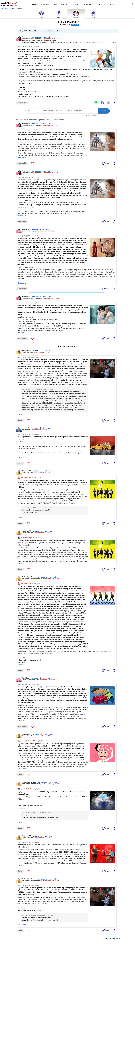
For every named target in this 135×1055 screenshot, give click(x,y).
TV (104, 4)
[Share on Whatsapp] (96, 103)
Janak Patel (26, 428)
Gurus (98, 4)
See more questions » (112, 938)
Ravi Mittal (25, 229)
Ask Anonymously (93, 115)
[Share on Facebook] (102, 103)
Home (34, 4)
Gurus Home (4, 8)
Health (41, 17)
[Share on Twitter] (108, 103)
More (111, 4)
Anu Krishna (26, 37)
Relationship (13, 8)
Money (74, 4)
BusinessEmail (87, 4)
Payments (44, 4)
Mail (55, 4)
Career (93, 17)
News (63, 4)
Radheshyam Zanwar (29, 577)
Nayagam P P (26, 351)
